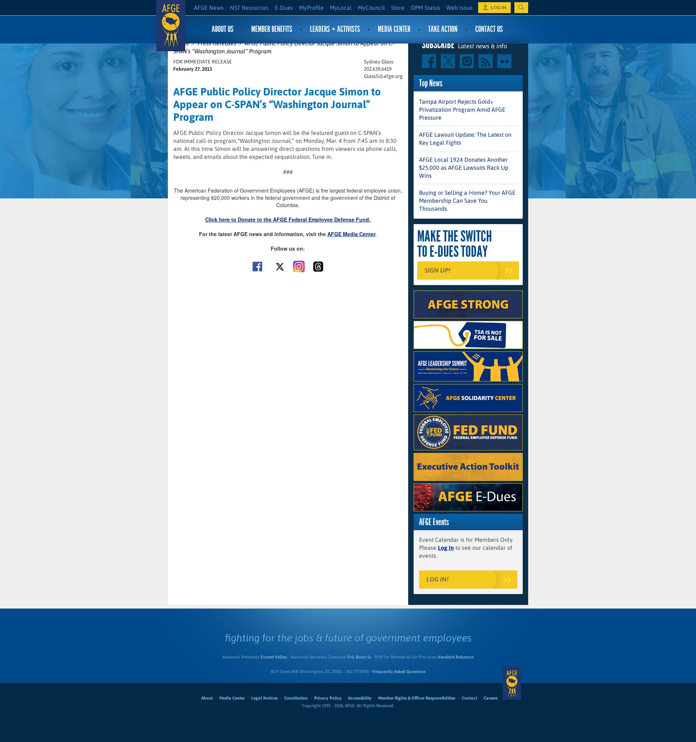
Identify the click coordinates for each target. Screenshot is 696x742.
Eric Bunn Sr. (359, 657)
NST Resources (249, 7)
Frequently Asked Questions (399, 671)
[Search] (521, 7)
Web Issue (459, 7)
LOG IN (498, 8)
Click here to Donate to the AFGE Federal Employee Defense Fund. (287, 219)
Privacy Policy (327, 698)
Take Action (442, 29)
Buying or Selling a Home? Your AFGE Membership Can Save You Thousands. (467, 200)
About (207, 698)
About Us (222, 29)
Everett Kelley (274, 657)
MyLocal (341, 7)
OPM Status (425, 7)
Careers (491, 698)
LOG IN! (437, 579)
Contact (469, 698)
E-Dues (284, 7)
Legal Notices (264, 698)
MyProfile (311, 7)
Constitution (296, 698)
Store (398, 7)
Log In (446, 547)
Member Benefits (271, 29)
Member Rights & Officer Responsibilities (416, 698)
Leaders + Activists (335, 29)
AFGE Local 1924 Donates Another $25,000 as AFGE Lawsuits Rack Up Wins (463, 167)
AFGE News (209, 7)
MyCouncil (371, 7)
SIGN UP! (437, 270)
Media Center (394, 29)
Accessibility (360, 698)
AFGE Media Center (351, 234)
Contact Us (489, 29)
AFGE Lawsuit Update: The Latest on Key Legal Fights (465, 138)
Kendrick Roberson (456, 657)
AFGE (512, 683)
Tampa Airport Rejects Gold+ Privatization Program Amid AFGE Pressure (462, 109)
